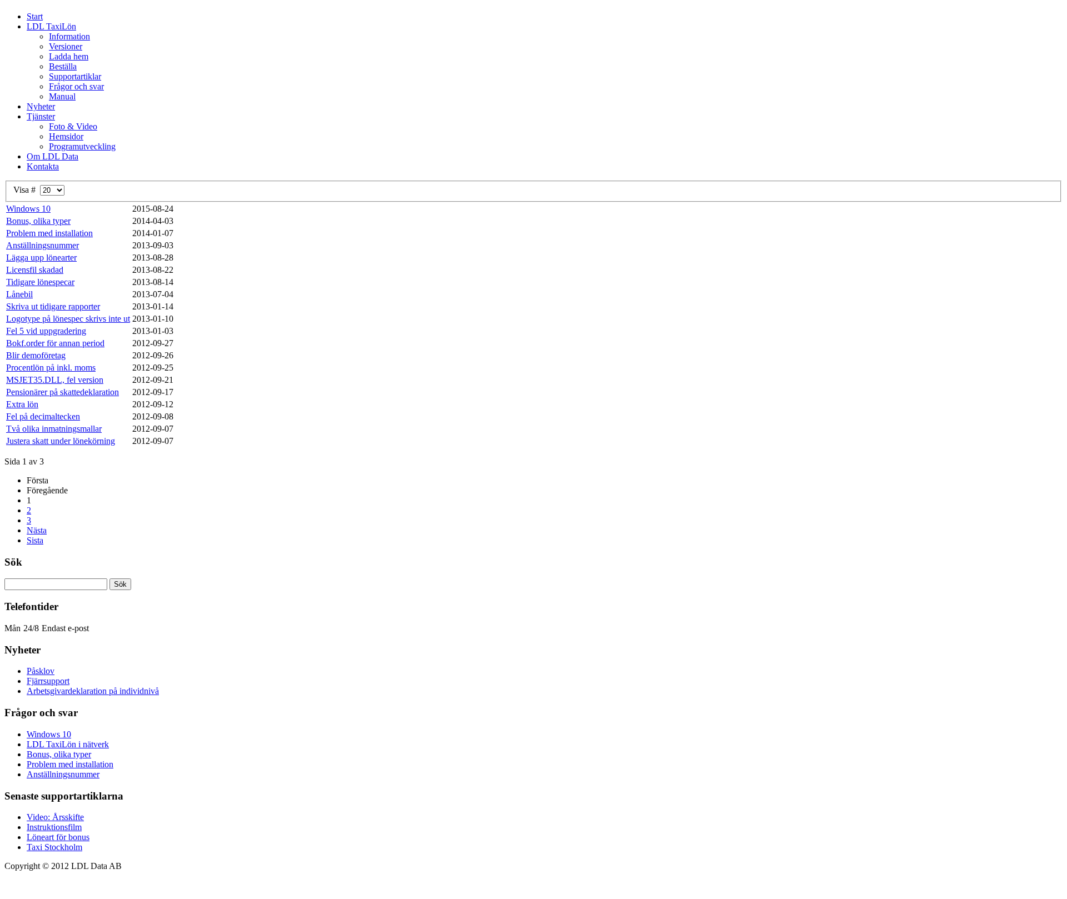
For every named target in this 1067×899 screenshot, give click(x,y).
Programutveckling (82, 146)
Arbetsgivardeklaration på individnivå (93, 691)
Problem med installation (49, 233)
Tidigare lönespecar (40, 282)
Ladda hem (68, 56)
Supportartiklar (75, 76)
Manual (62, 96)
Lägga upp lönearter (41, 257)
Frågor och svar (76, 86)
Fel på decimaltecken (43, 416)
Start (35, 16)
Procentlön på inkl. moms (51, 367)
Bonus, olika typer (38, 221)
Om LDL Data (52, 156)
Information (69, 36)
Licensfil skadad (34, 269)
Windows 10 (28, 208)
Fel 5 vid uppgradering (46, 331)
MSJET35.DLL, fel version (54, 379)
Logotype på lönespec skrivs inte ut (68, 318)
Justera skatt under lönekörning (60, 441)
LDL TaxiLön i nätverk (68, 744)
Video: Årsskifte (55, 817)
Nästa (37, 530)
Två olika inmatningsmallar (54, 428)
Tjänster (41, 116)
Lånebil (19, 294)
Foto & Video (73, 126)
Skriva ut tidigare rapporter (53, 306)
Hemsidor (66, 136)
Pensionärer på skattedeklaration (62, 392)
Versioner (65, 46)
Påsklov (40, 671)
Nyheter (41, 106)
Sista (35, 540)
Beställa (63, 66)
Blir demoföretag (36, 355)
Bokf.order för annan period (55, 343)
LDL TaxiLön (51, 26)
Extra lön (22, 404)
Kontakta (43, 166)
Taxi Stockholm (54, 847)
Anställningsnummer (42, 245)
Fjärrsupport (48, 681)
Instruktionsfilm (54, 827)
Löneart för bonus (58, 837)
